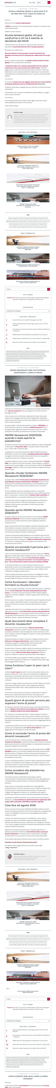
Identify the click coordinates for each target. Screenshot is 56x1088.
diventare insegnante (13, 218)
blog (7, 847)
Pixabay (15, 106)
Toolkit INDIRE (11, 658)
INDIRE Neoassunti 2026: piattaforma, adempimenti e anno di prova (30, 334)
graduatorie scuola (37, 221)
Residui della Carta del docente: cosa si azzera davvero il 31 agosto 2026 (31, 338)
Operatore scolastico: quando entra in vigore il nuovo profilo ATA (29, 342)
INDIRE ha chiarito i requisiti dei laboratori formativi (21, 617)
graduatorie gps (23, 221)
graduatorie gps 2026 (22, 226)
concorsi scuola (26, 224)
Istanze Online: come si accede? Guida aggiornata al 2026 (27, 320)
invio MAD (30, 221)
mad (21, 224)
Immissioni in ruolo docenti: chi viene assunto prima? (21, 842)
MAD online (21, 218)
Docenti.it (14, 847)
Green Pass (41, 84)
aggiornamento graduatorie (12, 221)
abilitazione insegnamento (41, 226)
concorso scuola (46, 221)
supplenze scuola (28, 218)
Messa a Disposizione (14, 224)
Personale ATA (31, 226)
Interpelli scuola (34, 224)
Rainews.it (10, 79)
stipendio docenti (42, 224)
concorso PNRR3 (13, 226)
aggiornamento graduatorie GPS (40, 218)
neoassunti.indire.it (11, 779)
